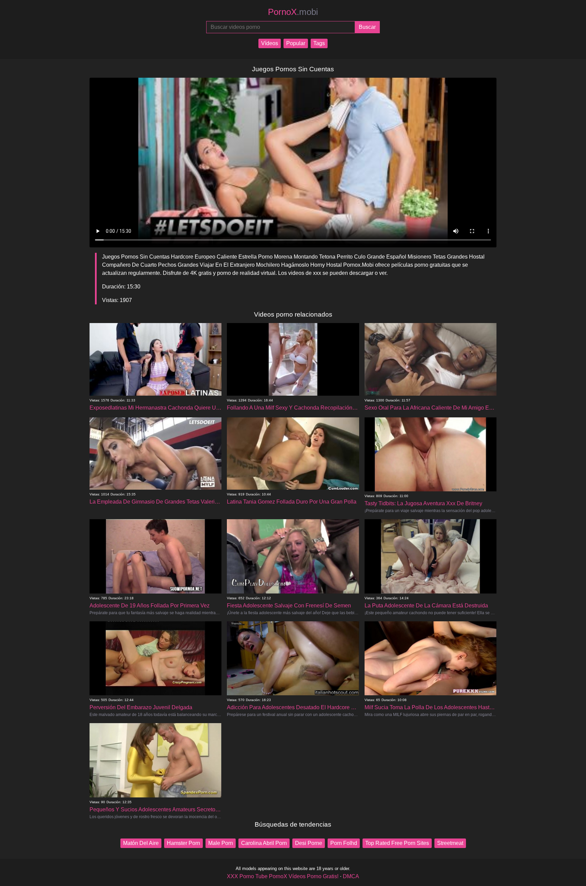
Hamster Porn (183, 843)
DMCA (351, 876)
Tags (319, 43)
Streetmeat (450, 843)
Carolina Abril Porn (264, 843)
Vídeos (269, 43)
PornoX (293, 12)
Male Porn (220, 843)
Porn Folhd (343, 843)
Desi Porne (308, 843)
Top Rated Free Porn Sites (397, 843)
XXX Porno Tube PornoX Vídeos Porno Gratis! (282, 876)
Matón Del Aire (141, 843)
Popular (295, 43)
